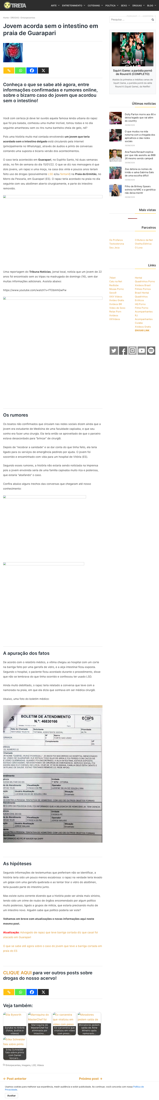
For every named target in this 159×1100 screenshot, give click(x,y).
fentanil (65, 174)
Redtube (114, 285)
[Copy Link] (8, 70)
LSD (50, 174)
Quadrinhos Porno (145, 281)
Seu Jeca (114, 247)
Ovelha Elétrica (143, 243)
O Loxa (138, 247)
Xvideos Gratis (143, 326)
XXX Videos (115, 296)
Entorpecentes (28, 17)
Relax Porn (115, 311)
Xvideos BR (115, 304)
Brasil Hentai (142, 292)
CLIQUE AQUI (17, 972)
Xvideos (113, 315)
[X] (43, 70)
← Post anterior (14, 1079)
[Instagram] (132, 353)
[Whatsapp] (20, 70)
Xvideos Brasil (143, 285)
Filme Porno (141, 307)
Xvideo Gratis (116, 300)
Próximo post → (90, 1079)
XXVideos (114, 319)
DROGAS (15, 17)
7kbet (112, 277)
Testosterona (116, 243)
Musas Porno (116, 289)
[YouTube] (142, 353)
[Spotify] (151, 353)
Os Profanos (116, 240)
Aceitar (11, 1095)
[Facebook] (31, 70)
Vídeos (40, 1065)
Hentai (138, 277)
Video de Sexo (117, 307)
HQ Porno (140, 304)
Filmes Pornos (143, 289)
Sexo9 (112, 292)
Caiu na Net (115, 281)
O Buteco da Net (144, 240)
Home (6, 17)
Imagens (26, 1065)
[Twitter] (114, 353)
